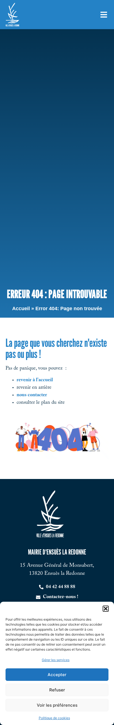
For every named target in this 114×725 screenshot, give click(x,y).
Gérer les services (55, 660)
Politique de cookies (54, 718)
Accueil (21, 308)
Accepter (57, 674)
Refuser (57, 690)
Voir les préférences (57, 705)
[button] (105, 608)
